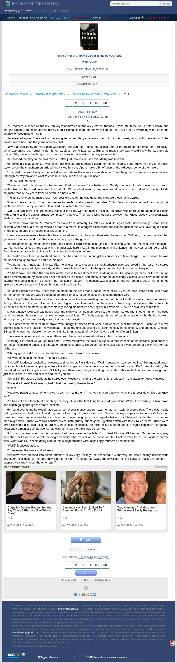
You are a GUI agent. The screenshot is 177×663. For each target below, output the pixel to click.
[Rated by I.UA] (29, 657)
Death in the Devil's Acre (93, 557)
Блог (108, 17)
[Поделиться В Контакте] (95, 594)
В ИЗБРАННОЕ (102, 580)
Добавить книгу (158, 17)
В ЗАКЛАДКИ (133, 18)
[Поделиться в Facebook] (75, 594)
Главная (9, 17)
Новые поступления (33, 17)
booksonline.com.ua (68, 608)
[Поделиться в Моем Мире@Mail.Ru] (83, 594)
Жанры (96, 17)
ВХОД (29, 11)
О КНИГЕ (85, 580)
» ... (97, 103)
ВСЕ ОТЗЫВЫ (68, 580)
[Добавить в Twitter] (91, 594)
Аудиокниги (80, 17)
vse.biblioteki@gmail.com (25, 632)
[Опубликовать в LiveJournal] (79, 594)
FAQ (66, 17)
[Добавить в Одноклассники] (87, 594)
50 (105, 103)
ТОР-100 (55, 17)
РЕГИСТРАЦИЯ (13, 11)
